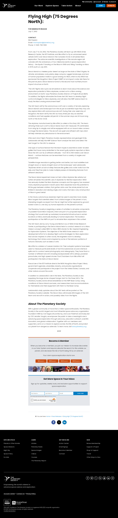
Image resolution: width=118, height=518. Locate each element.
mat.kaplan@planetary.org (43, 42)
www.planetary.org (79, 326)
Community (88, 2)
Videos (33, 454)
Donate (111, 5)
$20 (64, 361)
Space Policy (8, 454)
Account (98, 2)
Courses (34, 457)
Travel (89, 454)
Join (101, 5)
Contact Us (20, 494)
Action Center (64, 443)
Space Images (36, 450)
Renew (106, 2)
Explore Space (52, 5)
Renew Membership (93, 443)
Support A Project (93, 447)
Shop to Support (92, 450)
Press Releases (56, 416)
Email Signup (63, 447)
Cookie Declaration (10, 511)
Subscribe (80, 393)
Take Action (66, 5)
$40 (76, 361)
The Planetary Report (38, 461)
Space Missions (9, 447)
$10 (52, 361)
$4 (41, 361)
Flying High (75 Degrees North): (73, 416)
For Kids (6, 457)
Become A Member (65, 450)
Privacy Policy (52, 396)
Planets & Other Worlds (12, 443)
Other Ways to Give (93, 457)
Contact (62, 454)
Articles (33, 443)
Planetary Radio (37, 447)
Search (113, 2)
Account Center (9, 494)
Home (48, 416)
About (78, 5)
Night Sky (7, 450)
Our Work (38, 5)
